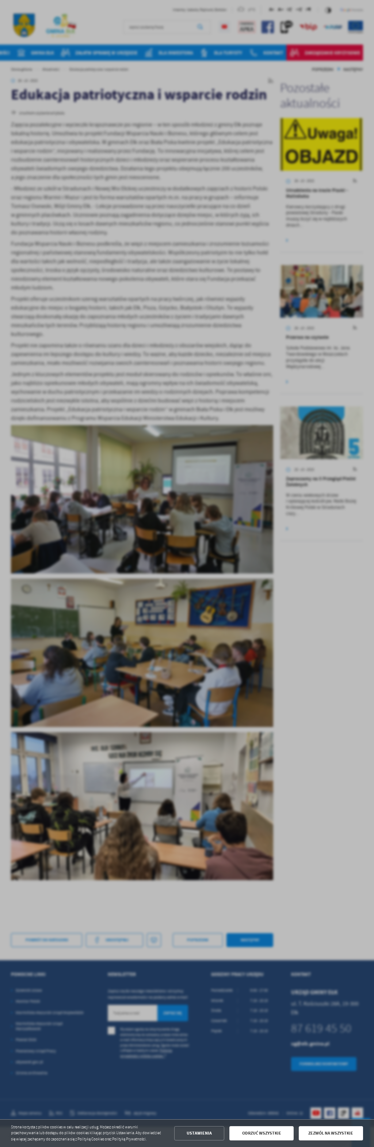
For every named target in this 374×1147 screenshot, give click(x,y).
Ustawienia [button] (199, 1133)
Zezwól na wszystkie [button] (330, 1133)
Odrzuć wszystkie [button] (261, 1133)
